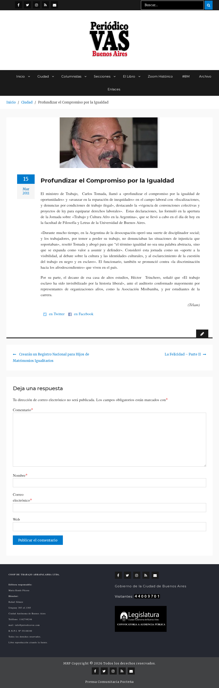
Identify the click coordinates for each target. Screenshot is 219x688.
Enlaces (114, 89)
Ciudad (43, 76)
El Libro (129, 76)
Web (16, 519)
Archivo (205, 76)
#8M (186, 76)
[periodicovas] (36, 4)
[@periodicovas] (18, 4)
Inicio (20, 76)
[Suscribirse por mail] (54, 4)
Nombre (20, 475)
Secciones (102, 76)
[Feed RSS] (45, 4)
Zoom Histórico (160, 76)
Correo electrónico (22, 497)
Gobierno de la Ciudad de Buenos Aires (150, 586)
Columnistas (71, 76)
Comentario (23, 409)
